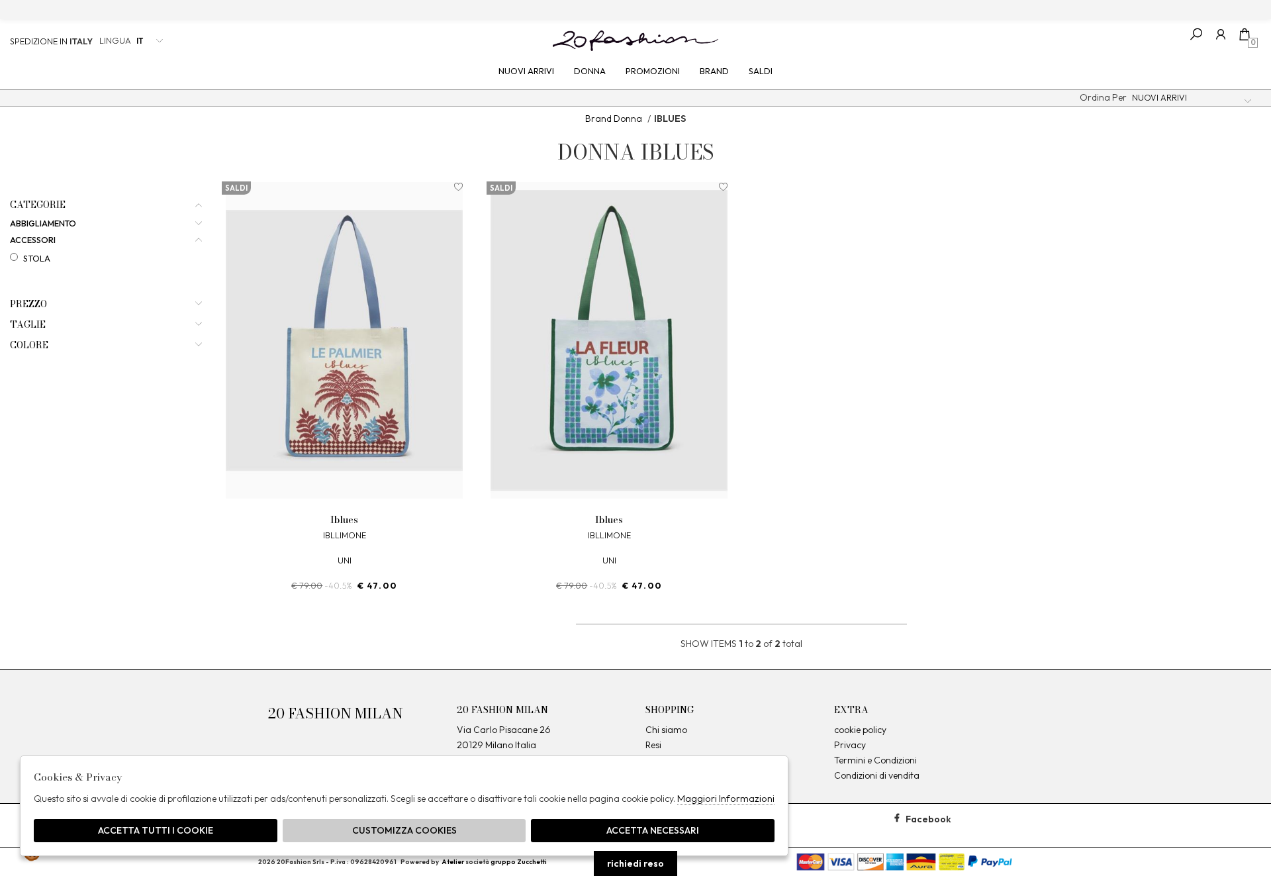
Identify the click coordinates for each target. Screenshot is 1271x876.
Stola (36, 258)
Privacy (850, 745)
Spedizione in (51, 41)
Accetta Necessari (652, 830)
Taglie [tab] (28, 325)
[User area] (1220, 34)
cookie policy (860, 730)
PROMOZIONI (653, 71)
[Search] (1196, 34)
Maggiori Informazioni (726, 798)
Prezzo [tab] (28, 304)
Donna (590, 71)
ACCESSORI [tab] (33, 240)
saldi (761, 71)
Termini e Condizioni (875, 760)
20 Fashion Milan (635, 40)
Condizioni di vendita (876, 775)
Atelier (453, 861)
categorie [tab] (38, 205)
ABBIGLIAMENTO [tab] (43, 223)
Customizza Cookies (404, 830)
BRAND (714, 71)
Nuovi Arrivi (526, 71)
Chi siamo (666, 730)
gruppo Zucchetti (519, 861)
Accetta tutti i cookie (155, 830)
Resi (653, 745)
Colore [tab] (29, 345)
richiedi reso (635, 863)
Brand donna (613, 118)
